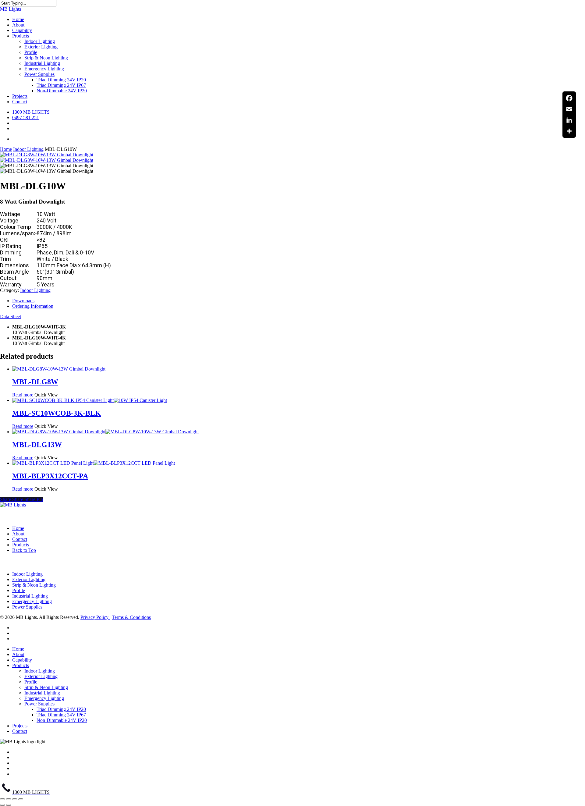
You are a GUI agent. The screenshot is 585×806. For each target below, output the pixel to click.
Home (6, 149)
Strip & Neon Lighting (34, 585)
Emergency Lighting (32, 601)
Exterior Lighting (28, 579)
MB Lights (10, 9)
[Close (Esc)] (20, 799)
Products (20, 544)
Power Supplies (27, 606)
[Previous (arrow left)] (2, 805)
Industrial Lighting (30, 595)
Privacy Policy (95, 617)
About (18, 533)
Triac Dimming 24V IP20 (61, 709)
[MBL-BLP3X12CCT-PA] (93, 463)
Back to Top (24, 550)
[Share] (569, 131)
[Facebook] (569, 98)
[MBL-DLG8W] (58, 368)
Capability (22, 659)
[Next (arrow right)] (8, 805)
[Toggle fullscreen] (8, 799)
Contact (19, 539)
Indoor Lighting (28, 149)
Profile (18, 590)
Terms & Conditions (131, 617)
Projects (19, 725)
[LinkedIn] (569, 120)
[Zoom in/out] (2, 799)
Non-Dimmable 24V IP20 (62, 720)
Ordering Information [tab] (32, 306)
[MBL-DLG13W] (105, 431)
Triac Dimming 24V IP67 (61, 714)
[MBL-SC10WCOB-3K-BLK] (89, 400)
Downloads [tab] (23, 300)
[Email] (569, 109)
